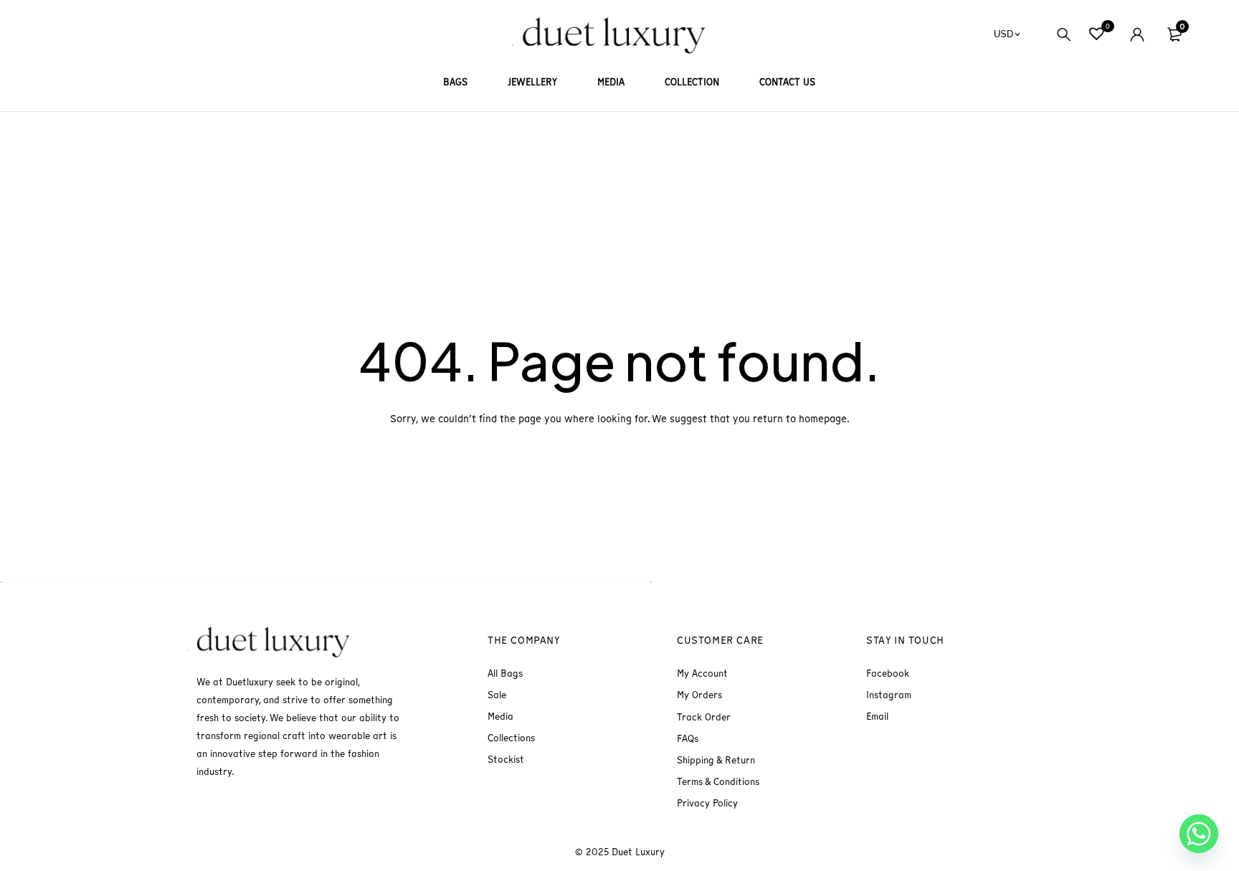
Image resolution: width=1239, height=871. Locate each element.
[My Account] (1137, 34)
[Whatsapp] (1198, 833)
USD (1003, 34)
